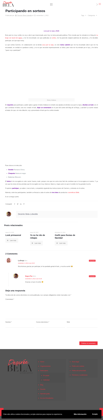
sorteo (54, 38)
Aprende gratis (45, 393)
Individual (46, 380)
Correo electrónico (42, 322)
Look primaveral (13, 235)
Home (42, 362)
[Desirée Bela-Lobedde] (8, 4)
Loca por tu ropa (48, 45)
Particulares (44, 370)
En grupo (46, 375)
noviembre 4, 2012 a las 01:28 (33, 278)
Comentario (9, 299)
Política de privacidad (79, 370)
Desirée (42, 389)
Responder (92, 260)
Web (68, 322)
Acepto (95, 414)
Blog (41, 385)
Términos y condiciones (80, 375)
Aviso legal (75, 362)
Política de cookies (78, 366)
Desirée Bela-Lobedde (24, 15)
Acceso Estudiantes (46, 398)
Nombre (8, 322)
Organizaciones (45, 366)
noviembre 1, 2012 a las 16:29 (26, 263)
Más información (80, 414)
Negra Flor (29, 276)
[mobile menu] (99, 4)
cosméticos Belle (73, 192)
